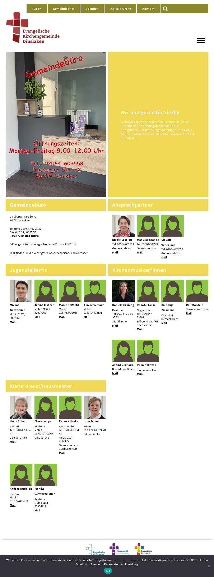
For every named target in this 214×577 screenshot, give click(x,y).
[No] (209, 566)
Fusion (37, 8)
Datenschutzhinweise (126, 560)
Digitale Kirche (120, 8)
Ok (108, 570)
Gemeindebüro (28, 236)
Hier (12, 253)
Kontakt (148, 8)
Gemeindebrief (63, 8)
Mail (115, 252)
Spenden (92, 8)
